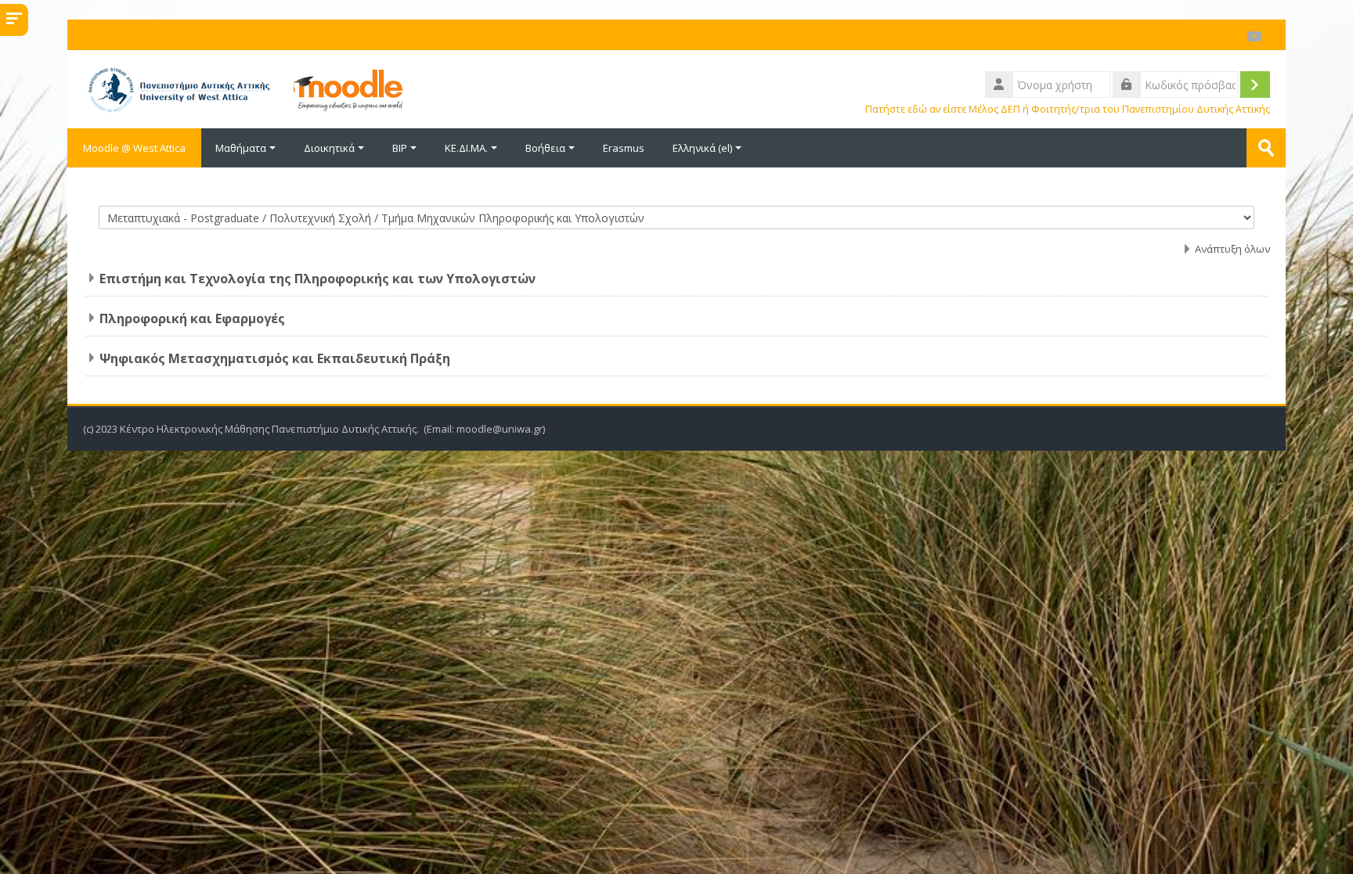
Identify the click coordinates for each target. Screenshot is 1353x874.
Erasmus (623, 148)
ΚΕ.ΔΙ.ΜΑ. (466, 148)
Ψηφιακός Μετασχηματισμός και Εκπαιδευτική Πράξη (274, 358)
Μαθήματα (240, 148)
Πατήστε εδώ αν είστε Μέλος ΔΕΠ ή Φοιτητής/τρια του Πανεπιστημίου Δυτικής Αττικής (1067, 109)
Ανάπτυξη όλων (1232, 249)
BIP (399, 148)
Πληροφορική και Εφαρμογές (192, 318)
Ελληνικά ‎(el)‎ (702, 148)
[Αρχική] (372, 88)
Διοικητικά (329, 148)
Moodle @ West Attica (134, 148)
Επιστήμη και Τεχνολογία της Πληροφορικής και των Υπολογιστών (317, 278)
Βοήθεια (545, 148)
